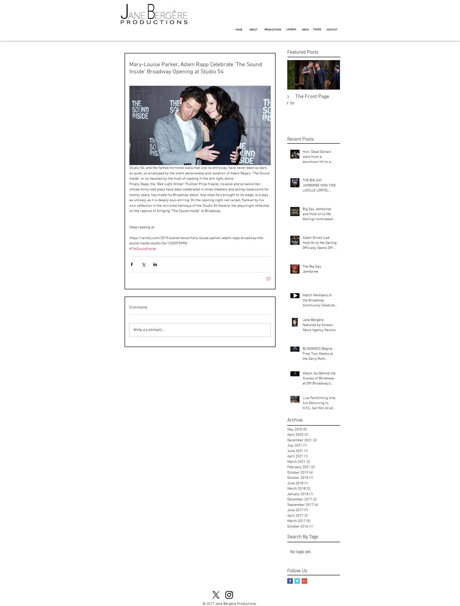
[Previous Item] (295, 75)
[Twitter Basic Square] (297, 581)
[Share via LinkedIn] (155, 264)
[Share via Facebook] (131, 264)
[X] (216, 595)
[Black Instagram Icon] (229, 595)
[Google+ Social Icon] (304, 581)
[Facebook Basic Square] (290, 581)
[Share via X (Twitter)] (143, 264)
